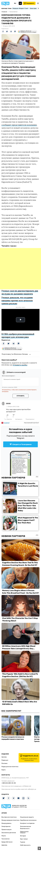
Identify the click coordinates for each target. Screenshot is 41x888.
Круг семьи (24, 839)
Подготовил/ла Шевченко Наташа (15, 354)
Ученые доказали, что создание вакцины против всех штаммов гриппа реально (17, 300)
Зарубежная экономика (28, 820)
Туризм (22, 842)
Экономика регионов (8, 832)
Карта (3, 770)
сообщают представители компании (19, 125)
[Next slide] (38, 8)
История (23, 836)
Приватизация (6, 829)
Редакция (4, 760)
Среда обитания (6, 842)
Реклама (4, 763)
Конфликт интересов (27, 823)
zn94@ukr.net (26, 786)
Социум (22, 833)
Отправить (20, 396)
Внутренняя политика (9, 817)
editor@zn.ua (32, 789)
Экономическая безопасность (25, 827)
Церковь (4, 845)
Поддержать (30, 3)
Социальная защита (27, 817)
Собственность (25, 845)
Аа (20, 3)
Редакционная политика (9, 766)
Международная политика (10, 820)
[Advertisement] (20, 268)
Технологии (5, 839)
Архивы (4, 757)
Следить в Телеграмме (22, 444)
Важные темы (6, 8)
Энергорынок (6, 826)
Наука (3, 836)
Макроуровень (6, 823)
